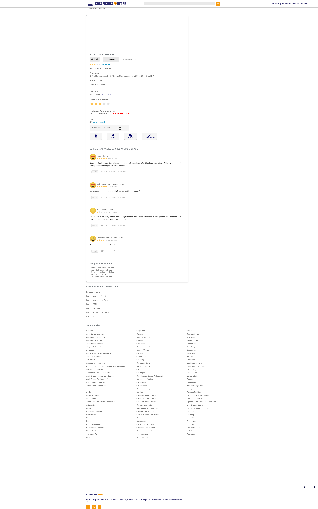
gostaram (122, 172)
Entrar (277, 4)
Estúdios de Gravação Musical (198, 408)
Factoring (190, 415)
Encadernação (192, 369)
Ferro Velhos (192, 418)
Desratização (192, 347)
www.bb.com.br (99, 122)
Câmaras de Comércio (95, 428)
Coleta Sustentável (143, 366)
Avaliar (130, 138)
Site (95, 138)
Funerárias (191, 434)
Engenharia (191, 382)
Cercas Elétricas (142, 350)
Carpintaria (140, 331)
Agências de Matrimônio (95, 337)
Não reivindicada (130, 59)
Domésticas (191, 350)
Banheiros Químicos (94, 411)
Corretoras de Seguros (145, 411)
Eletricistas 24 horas (194, 363)
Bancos (89, 408)
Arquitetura (90, 360)
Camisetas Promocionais (96, 431)
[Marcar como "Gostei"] (93, 59)
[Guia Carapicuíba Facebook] (88, 507)
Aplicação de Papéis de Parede (98, 353)
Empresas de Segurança (196, 366)
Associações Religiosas (95, 389)
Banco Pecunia (93, 308)
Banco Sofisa (92, 317)
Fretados (190, 431)
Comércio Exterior (143, 369)
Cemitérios (140, 344)
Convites (139, 392)
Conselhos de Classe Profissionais (149, 376)
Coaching (140, 360)
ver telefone (106, 94)
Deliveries (190, 331)
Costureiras (140, 418)
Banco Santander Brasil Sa (98, 312)
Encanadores (192, 373)
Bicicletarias (91, 415)
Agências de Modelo (94, 340)
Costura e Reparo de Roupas (147, 415)
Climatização (141, 357)
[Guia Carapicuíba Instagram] (100, 507)
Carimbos (90, 437)
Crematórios (141, 421)
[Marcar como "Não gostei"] (97, 59)
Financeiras (191, 421)
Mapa (113, 138)
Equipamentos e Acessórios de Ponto (201, 402)
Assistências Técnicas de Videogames (101, 379)
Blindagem (90, 418)
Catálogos (140, 340)
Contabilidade (141, 386)
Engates (190, 379)
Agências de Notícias (94, 344)
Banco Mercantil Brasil (96, 296)
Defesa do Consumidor (145, 437)
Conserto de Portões (144, 379)
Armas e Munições (93, 357)
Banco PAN (91, 304)
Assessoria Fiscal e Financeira (98, 373)
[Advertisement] (137, 33)
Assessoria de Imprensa (95, 363)
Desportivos (191, 344)
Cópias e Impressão (144, 405)
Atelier (88, 392)
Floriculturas (191, 424)
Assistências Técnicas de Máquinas (100, 376)
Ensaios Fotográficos (195, 386)
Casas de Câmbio (143, 337)
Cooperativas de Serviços (146, 402)
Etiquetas (190, 411)
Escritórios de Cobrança (196, 405)
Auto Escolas (91, 398)
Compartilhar (111, 59)
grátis (306, 4)
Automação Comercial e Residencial (100, 402)
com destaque (297, 4)
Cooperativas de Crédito (146, 395)
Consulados (141, 382)
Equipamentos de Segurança (198, 398)
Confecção (140, 373)
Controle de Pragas (144, 389)
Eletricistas (191, 360)
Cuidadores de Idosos (145, 424)
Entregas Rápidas (194, 392)
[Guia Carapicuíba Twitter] (94, 507)
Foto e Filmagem (193, 428)
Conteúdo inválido (109, 172)
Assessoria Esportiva (94, 369)
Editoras (190, 357)
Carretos (139, 334)
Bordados (90, 421)
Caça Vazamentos (93, 424)
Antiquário (90, 350)
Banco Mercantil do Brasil (97, 300)
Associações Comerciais (95, 382)
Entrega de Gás (193, 389)
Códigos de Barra (143, 363)
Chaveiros (140, 353)
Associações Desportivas (96, 386)
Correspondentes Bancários (147, 408)
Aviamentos (91, 405)
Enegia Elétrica (192, 376)
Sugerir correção (149, 138)
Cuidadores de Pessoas (145, 428)
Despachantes (192, 340)
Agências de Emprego (95, 334)
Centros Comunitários (145, 347)
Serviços (89, 331)
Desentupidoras (193, 334)
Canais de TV (91, 434)
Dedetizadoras (142, 434)
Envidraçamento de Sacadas (198, 395)
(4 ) (105, 64)
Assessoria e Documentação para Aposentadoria (105, 366)
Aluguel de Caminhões (95, 347)
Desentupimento (193, 337)
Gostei (94, 172)
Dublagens (191, 353)
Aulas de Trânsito (93, 395)
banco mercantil (93, 292)
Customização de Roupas (146, 431)
